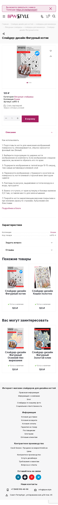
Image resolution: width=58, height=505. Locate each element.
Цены (29, 451)
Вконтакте (18, 477)
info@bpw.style (45, 489)
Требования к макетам (29, 461)
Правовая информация (29, 392)
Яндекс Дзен (25, 477)
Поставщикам (29, 430)
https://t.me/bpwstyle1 (26, 10)
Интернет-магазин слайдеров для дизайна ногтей (29, 388)
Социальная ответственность (29, 406)
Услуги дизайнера (29, 458)
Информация (29, 412)
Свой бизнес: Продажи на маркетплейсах (29, 448)
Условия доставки (29, 417)
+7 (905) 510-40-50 (19, 489)
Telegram (38, 477)
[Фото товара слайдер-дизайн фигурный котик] (29, 62)
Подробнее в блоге (11, 208)
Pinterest (31, 477)
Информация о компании (29, 396)
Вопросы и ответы (29, 465)
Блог (29, 399)
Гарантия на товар (29, 427)
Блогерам (29, 434)
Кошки (17, 99)
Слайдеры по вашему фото (29, 403)
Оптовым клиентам (29, 437)
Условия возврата (29, 420)
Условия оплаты (29, 423)
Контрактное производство (29, 443)
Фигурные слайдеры (23, 97)
